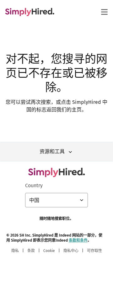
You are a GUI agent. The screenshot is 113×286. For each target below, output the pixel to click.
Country (34, 185)
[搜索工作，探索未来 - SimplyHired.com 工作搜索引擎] (29, 12)
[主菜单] (104, 12)
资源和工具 (52, 151)
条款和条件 (78, 240)
